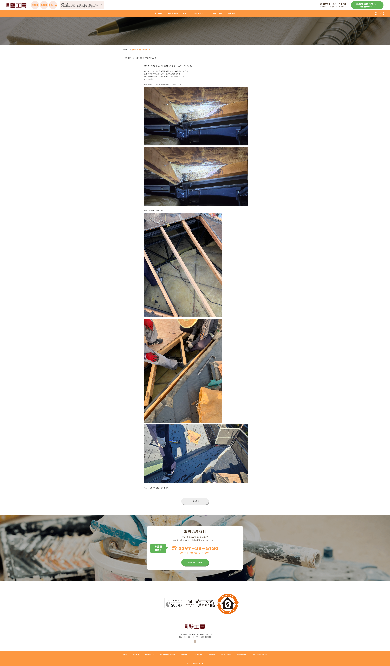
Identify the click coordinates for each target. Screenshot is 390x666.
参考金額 (184, 655)
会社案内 (232, 14)
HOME (124, 49)
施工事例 (158, 14)
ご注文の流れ (197, 14)
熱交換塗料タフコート (177, 14)
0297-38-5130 (334, 4)
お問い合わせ (241, 655)
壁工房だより (149, 655)
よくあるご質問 (215, 14)
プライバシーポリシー (260, 655)
